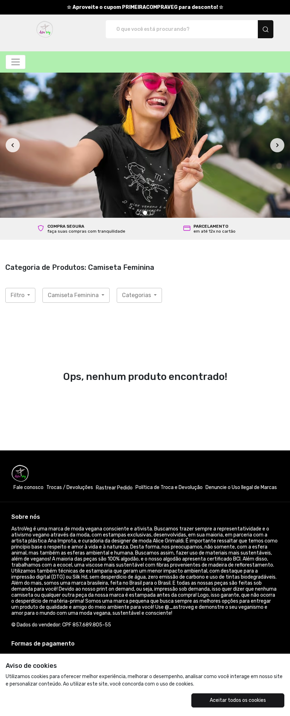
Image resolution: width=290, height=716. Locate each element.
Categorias (137, 295)
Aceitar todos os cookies (238, 700)
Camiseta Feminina (74, 295)
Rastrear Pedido (114, 488)
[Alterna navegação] (15, 62)
